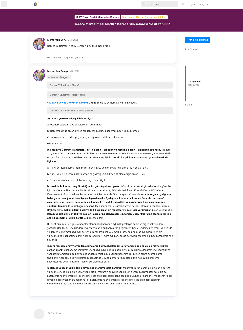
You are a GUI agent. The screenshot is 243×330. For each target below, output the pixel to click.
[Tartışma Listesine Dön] (4, 4)
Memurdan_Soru (60, 77)
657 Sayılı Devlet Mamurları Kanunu (67, 102)
